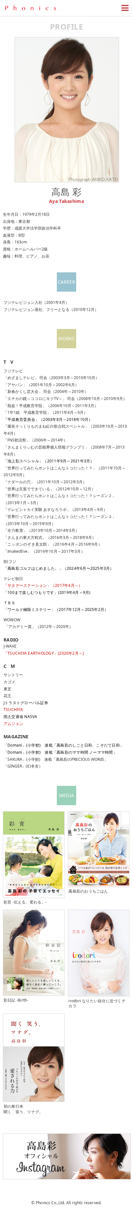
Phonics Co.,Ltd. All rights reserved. (69, 1202)
